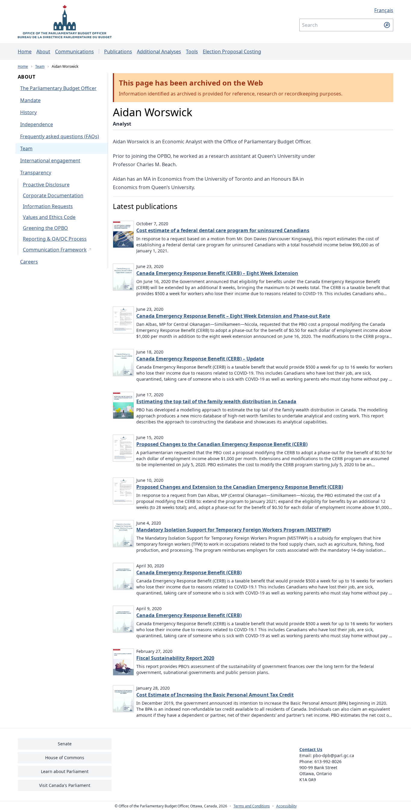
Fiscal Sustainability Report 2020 (175, 658)
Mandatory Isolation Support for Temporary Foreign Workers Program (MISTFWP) (233, 530)
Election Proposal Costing (232, 51)
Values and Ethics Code (49, 217)
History (28, 112)
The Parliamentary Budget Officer (58, 88)
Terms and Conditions (251, 806)
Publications (118, 51)
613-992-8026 (327, 761)
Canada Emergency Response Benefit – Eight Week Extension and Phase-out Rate (233, 316)
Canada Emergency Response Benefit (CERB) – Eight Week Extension (217, 273)
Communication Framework (55, 249)
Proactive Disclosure (46, 184)
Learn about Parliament (64, 771)
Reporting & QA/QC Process (55, 239)
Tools (192, 51)
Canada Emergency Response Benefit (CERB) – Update (200, 359)
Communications (74, 51)
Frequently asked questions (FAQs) (59, 136)
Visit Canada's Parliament (64, 785)
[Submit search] (387, 25)
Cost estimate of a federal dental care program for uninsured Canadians (222, 230)
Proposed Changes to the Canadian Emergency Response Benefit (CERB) (221, 444)
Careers (29, 261)
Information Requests (48, 206)
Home (25, 51)
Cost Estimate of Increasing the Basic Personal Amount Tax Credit (215, 695)
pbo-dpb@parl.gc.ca (333, 755)
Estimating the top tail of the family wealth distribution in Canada (216, 401)
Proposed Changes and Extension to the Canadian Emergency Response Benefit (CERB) (239, 487)
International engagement (50, 160)
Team (40, 66)
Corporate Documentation (53, 195)
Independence (36, 124)
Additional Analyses (159, 51)
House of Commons (64, 757)
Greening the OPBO (45, 228)
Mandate (30, 100)
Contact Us (310, 749)
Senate (65, 744)
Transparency (35, 172)
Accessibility (286, 806)
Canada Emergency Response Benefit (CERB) (189, 572)
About (43, 51)
